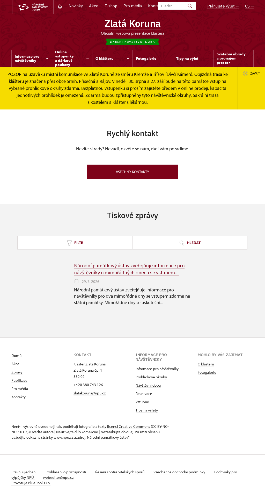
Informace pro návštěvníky (157, 368)
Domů (16, 355)
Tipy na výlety (147, 410)
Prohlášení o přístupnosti (66, 471)
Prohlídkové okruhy (151, 376)
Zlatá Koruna (133, 23)
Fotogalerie (207, 372)
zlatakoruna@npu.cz (89, 393)
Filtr (78, 242)
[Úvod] (59, 5)
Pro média (132, 5)
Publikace (19, 380)
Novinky (76, 5)
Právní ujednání (24, 471)
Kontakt (155, 5)
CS (248, 6)
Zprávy (17, 372)
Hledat (193, 242)
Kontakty (18, 396)
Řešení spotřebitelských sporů (120, 471)
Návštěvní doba (148, 385)
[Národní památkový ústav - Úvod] (33, 7)
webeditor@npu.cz (58, 477)
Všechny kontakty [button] (132, 171)
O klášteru (206, 364)
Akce (93, 5)
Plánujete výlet (221, 6)
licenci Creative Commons (128, 426)
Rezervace (144, 393)
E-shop (111, 5)
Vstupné (142, 401)
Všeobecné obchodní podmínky (179, 471)
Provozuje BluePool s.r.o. (30, 482)
